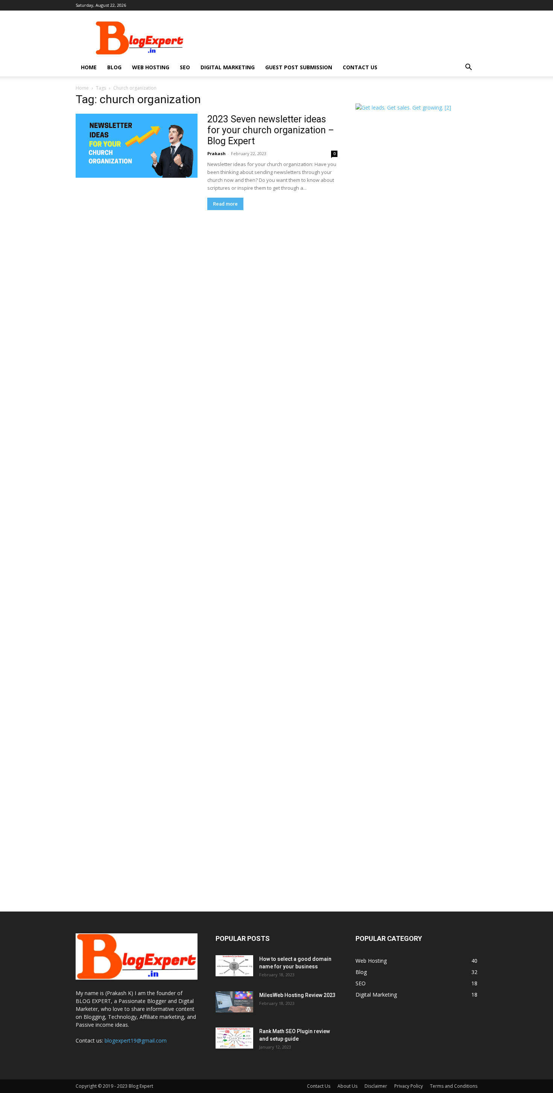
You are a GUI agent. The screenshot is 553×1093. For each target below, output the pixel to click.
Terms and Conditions (453, 1086)
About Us (347, 1086)
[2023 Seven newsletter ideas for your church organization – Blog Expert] (137, 146)
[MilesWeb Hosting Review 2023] (234, 1001)
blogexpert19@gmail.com (136, 1040)
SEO (185, 67)
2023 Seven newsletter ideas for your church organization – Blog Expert (270, 130)
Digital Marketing (228, 67)
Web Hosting (150, 67)
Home (89, 67)
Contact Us (360, 67)
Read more (225, 204)
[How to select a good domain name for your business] (234, 965)
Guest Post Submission (298, 67)
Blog (114, 67)
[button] (468, 68)
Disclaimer (376, 1086)
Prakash (216, 153)
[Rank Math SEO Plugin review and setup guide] (234, 1038)
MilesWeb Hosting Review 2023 (297, 995)
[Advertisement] (340, 38)
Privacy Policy (408, 1086)
